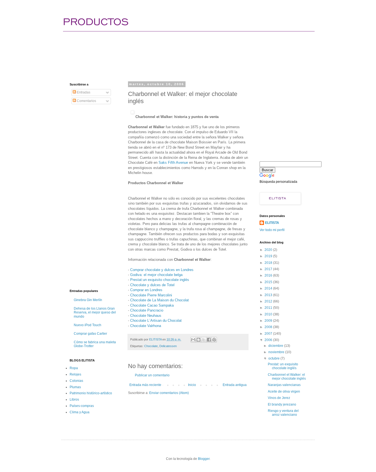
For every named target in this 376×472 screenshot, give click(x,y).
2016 (269, 275)
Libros (74, 399)
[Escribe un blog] (198, 339)
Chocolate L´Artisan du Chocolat (156, 320)
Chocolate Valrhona (145, 326)
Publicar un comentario (152, 375)
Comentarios (86, 101)
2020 (269, 250)
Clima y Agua (79, 412)
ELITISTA (272, 223)
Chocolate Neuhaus (145, 315)
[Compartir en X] (203, 339)
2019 (269, 256)
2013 (269, 295)
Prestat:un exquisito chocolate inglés (159, 280)
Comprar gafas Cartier (90, 334)
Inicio (192, 385)
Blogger (203, 459)
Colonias (76, 381)
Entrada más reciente (145, 385)
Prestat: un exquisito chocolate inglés (283, 366)
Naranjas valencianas (284, 385)
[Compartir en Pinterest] (214, 339)
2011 (269, 308)
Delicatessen (168, 346)
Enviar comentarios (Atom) (169, 393)
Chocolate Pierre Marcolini (151, 295)
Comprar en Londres (146, 290)
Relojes (75, 374)
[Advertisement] (170, 51)
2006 (269, 340)
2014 (269, 288)
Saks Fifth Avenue (173, 162)
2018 (269, 263)
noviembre (276, 352)
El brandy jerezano (282, 404)
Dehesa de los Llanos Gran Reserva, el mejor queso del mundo (95, 312)
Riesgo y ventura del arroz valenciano (283, 413)
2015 (269, 282)
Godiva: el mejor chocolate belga (156, 275)
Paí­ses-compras (82, 406)
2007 (269, 334)
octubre (274, 358)
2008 (269, 327)
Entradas (83, 92)
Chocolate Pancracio (146, 310)
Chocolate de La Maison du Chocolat (159, 300)
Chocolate (151, 346)
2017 (269, 269)
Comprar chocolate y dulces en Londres (162, 270)
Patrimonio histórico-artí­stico (91, 393)
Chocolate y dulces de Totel (152, 285)
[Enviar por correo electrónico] (193, 339)
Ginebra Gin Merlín (88, 300)
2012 (269, 301)
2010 (269, 314)
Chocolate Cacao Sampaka (152, 305)
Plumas (75, 387)
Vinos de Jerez (279, 398)
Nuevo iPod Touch (87, 325)
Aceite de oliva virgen (284, 391)
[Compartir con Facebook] (209, 339)
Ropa (74, 368)
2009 (269, 321)
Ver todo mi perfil (272, 230)
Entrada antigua (235, 385)
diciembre (276, 346)
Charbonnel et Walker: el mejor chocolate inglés (287, 376)
